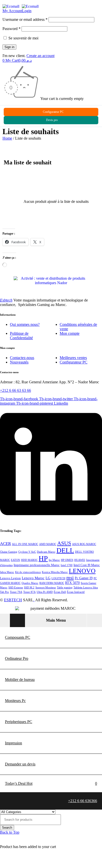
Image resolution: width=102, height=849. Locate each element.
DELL (65, 550)
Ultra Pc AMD (45, 592)
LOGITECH (58, 578)
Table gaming (65, 587)
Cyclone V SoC (27, 551)
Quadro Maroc (30, 583)
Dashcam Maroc (46, 551)
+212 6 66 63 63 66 (15, 390)
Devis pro (52, 120)
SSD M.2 (29, 587)
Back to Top (9, 832)
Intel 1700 (67, 565)
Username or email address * (25, 19)
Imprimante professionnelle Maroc (37, 565)
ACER (5, 543)
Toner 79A (16, 592)
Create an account (40, 56)
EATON (15, 560)
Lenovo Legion (10, 578)
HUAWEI (79, 560)
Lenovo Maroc (33, 578)
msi (70, 577)
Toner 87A (29, 592)
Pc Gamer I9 (84, 578)
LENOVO (82, 571)
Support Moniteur (45, 587)
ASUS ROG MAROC (84, 544)
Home (7, 138)
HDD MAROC (29, 560)
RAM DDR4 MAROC (51, 583)
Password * (11, 29)
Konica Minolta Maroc (55, 572)
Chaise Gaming (8, 551)
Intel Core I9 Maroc (87, 565)
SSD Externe (15, 587)
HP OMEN (67, 560)
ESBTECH (13, 600)
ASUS (64, 543)
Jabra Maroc (7, 572)
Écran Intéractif (76, 592)
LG (48, 578)
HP (43, 558)
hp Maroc (54, 560)
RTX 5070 (72, 583)
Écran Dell (60, 592)
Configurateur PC (53, 112)
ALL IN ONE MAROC (25, 544)
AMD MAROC (47, 544)
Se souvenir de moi (22, 38)
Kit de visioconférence (28, 572)
